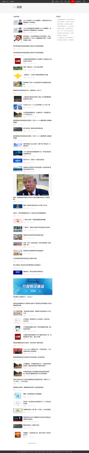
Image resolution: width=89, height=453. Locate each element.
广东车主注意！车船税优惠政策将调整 (34, 219)
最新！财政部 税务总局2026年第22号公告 (35, 205)
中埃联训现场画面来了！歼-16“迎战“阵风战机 (66, 26)
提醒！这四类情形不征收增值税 (32, 394)
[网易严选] (61, 1)
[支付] (65, 1)
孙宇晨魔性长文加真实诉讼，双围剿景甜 (65, 39)
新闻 (14, 267)
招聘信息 (43, 451)
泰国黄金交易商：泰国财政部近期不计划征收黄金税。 (28, 387)
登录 (73, 1)
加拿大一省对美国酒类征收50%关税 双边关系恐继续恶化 (29, 213)
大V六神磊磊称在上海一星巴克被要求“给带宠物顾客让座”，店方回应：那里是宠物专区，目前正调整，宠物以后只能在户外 (66, 37)
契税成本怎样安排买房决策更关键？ (33, 235)
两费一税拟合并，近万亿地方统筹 (33, 67)
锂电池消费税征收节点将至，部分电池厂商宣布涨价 (28, 342)
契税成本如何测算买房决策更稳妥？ (33, 250)
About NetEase (31, 451)
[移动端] (53, 1)
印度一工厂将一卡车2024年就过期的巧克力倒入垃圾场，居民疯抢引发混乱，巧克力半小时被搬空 (66, 30)
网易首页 (4, 1)
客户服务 (47, 451)
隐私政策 (51, 451)
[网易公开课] (57, 1)
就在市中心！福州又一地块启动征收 (33, 159)
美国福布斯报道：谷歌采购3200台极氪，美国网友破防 (66, 24)
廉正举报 (66, 451)
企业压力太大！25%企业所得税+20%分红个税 (36, 105)
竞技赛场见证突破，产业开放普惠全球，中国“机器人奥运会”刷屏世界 (66, 28)
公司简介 (35, 451)
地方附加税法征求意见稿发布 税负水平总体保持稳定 (28, 46)
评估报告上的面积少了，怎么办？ (23, 297)
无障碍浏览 (12, 1)
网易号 (25, 24)
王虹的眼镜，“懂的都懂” (62, 35)
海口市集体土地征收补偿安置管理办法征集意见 (27, 265)
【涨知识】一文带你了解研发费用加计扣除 (35, 74)
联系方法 (39, 451)
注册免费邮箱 (78, 1)
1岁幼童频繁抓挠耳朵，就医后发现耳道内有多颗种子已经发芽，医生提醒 (66, 19)
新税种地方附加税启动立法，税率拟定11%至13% (27, 90)
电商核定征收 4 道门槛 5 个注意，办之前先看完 (37, 409)
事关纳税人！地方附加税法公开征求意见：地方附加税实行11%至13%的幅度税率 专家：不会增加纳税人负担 (37, 38)
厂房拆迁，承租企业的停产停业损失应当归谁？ (37, 227)
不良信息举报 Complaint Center (59, 451)
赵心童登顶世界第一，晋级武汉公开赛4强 (65, 21)
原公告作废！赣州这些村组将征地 (33, 128)
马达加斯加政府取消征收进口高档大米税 (25, 258)
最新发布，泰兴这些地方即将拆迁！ (33, 271)
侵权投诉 (70, 451)
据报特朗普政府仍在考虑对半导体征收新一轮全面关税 (28, 357)
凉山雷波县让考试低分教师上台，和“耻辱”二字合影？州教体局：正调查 (66, 33)
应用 (7, 1)
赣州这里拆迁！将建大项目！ (31, 425)
